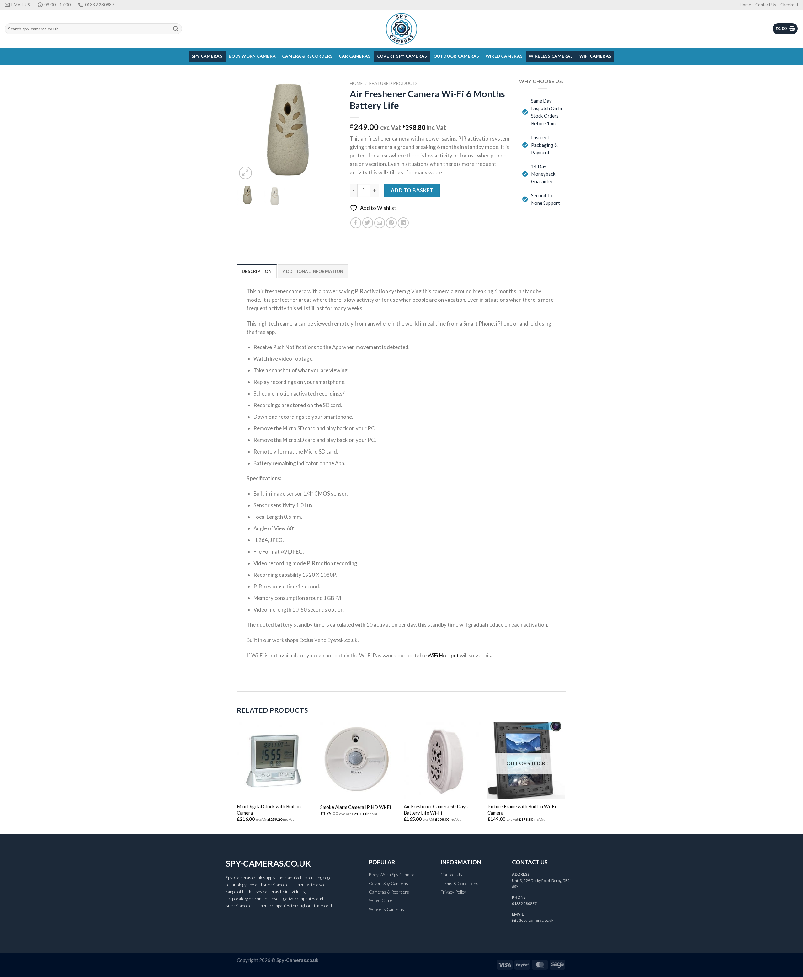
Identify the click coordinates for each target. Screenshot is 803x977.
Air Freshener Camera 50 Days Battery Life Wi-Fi (436, 809)
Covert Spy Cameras (402, 56)
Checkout (789, 4)
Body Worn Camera (252, 56)
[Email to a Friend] (379, 222)
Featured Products (393, 83)
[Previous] (247, 129)
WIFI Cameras (595, 56)
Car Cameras (354, 56)
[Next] (330, 129)
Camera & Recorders (307, 56)
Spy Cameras (207, 56)
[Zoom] (245, 173)
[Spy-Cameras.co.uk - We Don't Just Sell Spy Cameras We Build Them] (401, 29)
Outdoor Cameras (456, 56)
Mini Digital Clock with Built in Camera (269, 809)
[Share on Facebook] (355, 222)
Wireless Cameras (551, 56)
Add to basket (412, 190)
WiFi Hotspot (443, 655)
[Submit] (175, 28)
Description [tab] (257, 271)
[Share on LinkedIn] (403, 222)
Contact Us (765, 4)
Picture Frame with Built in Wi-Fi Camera (521, 809)
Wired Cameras (504, 56)
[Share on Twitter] (367, 222)
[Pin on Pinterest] (391, 222)
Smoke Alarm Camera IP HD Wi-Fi (355, 807)
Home (745, 4)
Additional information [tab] (313, 271)
